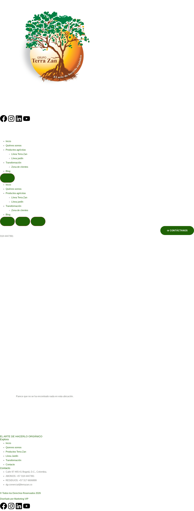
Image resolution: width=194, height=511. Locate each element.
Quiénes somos (13, 145)
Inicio (8, 141)
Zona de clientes (19, 167)
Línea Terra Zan (19, 154)
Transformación (13, 162)
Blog (8, 171)
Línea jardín (17, 158)
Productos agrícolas (16, 150)
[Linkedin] (18, 118)
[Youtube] (26, 118)
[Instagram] (11, 118)
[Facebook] (3, 118)
